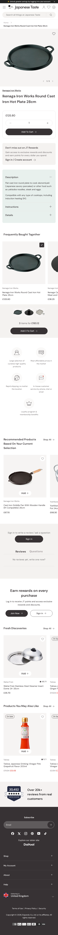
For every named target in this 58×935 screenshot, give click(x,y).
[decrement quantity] (10, 123)
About (7, 875)
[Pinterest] (32, 833)
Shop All (47, 440)
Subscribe (50, 825)
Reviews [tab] (20, 552)
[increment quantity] (47, 123)
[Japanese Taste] (23, 7)
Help (6, 884)
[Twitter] (19, 833)
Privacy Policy (31, 908)
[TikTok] (45, 833)
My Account (9, 865)
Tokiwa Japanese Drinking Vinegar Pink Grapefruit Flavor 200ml (22, 765)
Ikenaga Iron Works (11, 90)
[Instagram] (25, 833)
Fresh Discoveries (15, 628)
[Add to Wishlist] (53, 34)
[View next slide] (53, 81)
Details (9, 215)
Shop (6, 856)
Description (11, 177)
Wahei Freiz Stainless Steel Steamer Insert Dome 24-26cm (23, 687)
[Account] (44, 7)
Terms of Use (17, 908)
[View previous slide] (43, 81)
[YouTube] (38, 833)
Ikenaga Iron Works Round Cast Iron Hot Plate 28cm (21, 293)
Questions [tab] (36, 552)
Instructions (11, 206)
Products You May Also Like (21, 706)
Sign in (29, 539)
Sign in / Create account (18, 159)
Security (42, 908)
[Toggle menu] (4, 7)
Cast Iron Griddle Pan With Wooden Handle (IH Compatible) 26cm (24, 506)
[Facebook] (12, 833)
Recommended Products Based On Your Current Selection (20, 444)
